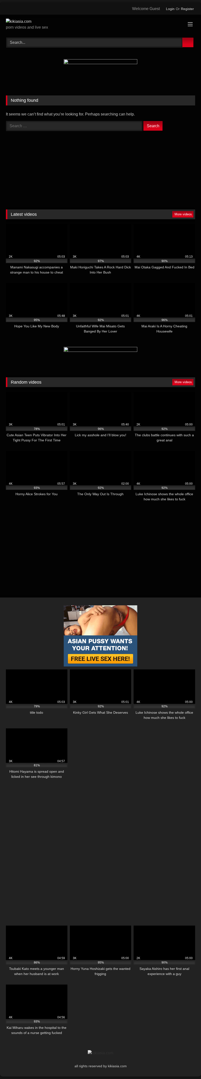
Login (170, 9)
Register (187, 9)
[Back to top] (187, 1067)
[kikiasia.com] (100, 21)
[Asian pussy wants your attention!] (100, 665)
